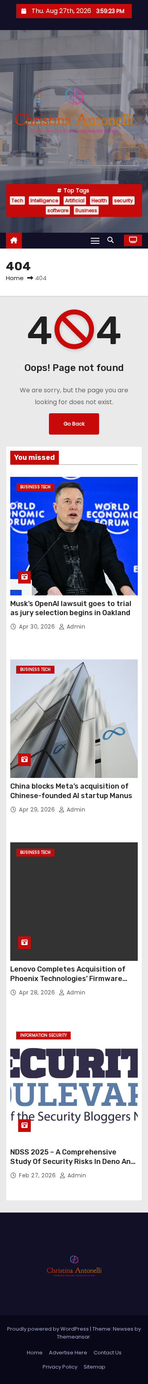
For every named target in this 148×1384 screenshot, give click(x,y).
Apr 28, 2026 (38, 992)
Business (86, 210)
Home (15, 278)
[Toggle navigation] (95, 240)
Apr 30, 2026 (38, 627)
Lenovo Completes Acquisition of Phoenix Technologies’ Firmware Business (68, 978)
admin (75, 627)
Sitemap (94, 1367)
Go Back (74, 423)
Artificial (74, 200)
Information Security (43, 1035)
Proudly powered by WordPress (48, 1329)
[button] (112, 240)
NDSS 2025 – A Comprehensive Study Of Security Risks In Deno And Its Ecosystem (72, 1161)
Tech (17, 200)
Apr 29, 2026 (38, 809)
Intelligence (44, 200)
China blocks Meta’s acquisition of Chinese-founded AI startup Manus (71, 791)
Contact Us (108, 1352)
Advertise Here (68, 1352)
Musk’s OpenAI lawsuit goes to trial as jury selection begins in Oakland (70, 608)
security (123, 200)
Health (99, 200)
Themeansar (73, 1337)
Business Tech (35, 487)
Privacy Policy (60, 1367)
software (57, 210)
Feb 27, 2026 (38, 1175)
